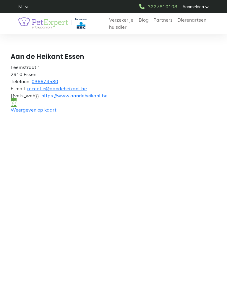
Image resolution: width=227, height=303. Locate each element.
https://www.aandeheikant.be (74, 96)
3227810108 (162, 6)
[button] (23, 7)
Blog (144, 20)
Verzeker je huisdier (121, 23)
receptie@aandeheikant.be (57, 88)
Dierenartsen (191, 20)
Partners (163, 20)
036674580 (45, 81)
